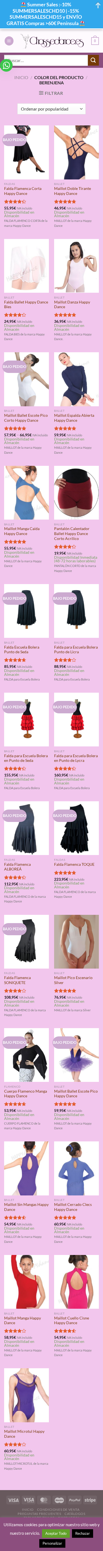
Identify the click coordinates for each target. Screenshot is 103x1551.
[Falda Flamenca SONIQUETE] (26, 942)
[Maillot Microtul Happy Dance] (26, 1395)
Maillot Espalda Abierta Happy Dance (74, 418)
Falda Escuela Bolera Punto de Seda (21, 649)
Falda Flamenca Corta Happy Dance (22, 191)
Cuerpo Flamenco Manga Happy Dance (25, 1093)
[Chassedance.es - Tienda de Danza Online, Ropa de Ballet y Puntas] (52, 41)
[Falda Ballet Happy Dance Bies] (26, 266)
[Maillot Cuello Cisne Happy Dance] (76, 1282)
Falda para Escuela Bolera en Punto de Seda (26, 758)
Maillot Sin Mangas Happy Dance (26, 1207)
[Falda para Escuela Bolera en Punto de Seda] (26, 719)
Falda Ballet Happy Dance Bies (26, 304)
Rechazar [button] (82, 1533)
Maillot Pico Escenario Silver (73, 980)
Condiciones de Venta (58, 1509)
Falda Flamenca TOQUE (74, 864)
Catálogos (75, 1514)
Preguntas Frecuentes (39, 1514)
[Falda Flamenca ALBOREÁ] (26, 828)
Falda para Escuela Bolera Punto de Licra (76, 649)
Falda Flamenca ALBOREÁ (17, 867)
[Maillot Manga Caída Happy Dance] (26, 493)
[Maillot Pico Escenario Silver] (76, 942)
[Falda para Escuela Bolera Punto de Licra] (76, 611)
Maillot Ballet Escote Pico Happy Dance (76, 1093)
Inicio (21, 77)
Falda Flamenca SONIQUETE (17, 980)
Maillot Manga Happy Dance (22, 1320)
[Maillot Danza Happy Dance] (76, 266)
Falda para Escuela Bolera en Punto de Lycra (76, 758)
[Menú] (9, 40)
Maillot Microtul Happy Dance (24, 1434)
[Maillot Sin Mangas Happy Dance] (26, 1168)
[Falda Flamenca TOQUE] (76, 828)
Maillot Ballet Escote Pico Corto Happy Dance (26, 418)
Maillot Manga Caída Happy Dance (22, 531)
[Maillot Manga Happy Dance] (26, 1282)
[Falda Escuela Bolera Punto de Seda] (26, 611)
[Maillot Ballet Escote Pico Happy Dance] (76, 1055)
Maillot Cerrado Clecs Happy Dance (73, 1207)
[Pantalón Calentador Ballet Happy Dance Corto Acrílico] (76, 493)
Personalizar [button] (52, 1543)
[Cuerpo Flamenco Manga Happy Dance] (26, 1055)
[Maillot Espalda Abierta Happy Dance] (76, 379)
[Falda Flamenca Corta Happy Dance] (26, 152)
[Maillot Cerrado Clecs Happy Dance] (76, 1168)
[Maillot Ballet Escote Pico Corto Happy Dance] (26, 379)
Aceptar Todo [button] (55, 1533)
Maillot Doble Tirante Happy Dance (72, 191)
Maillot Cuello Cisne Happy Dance (71, 1320)
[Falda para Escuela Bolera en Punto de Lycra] (76, 719)
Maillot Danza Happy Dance (72, 304)
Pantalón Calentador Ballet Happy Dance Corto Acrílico (72, 533)
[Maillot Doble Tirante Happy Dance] (76, 152)
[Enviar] (93, 60)
